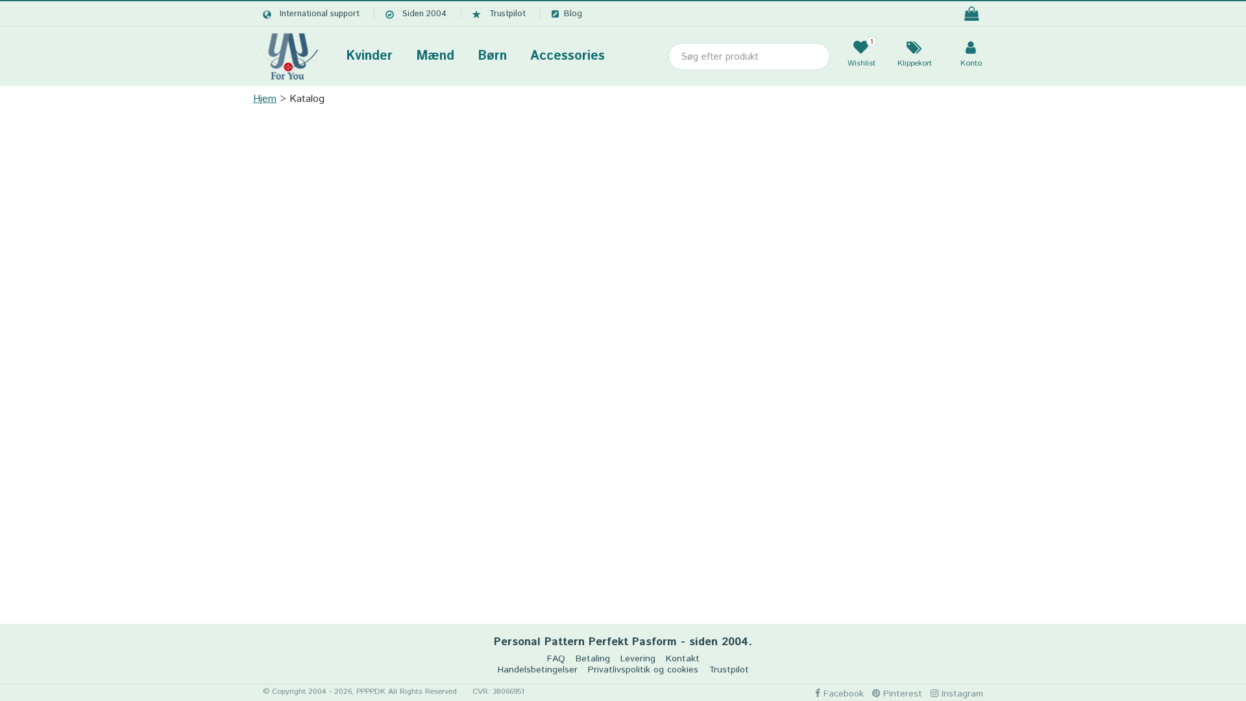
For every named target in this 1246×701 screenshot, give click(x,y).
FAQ (556, 659)
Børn (492, 56)
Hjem (264, 99)
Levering (637, 659)
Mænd (435, 56)
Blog (573, 14)
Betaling (593, 659)
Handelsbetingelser (538, 670)
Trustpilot (507, 14)
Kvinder (369, 56)
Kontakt (683, 659)
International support (320, 14)
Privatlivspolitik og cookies (643, 670)
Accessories (567, 56)
